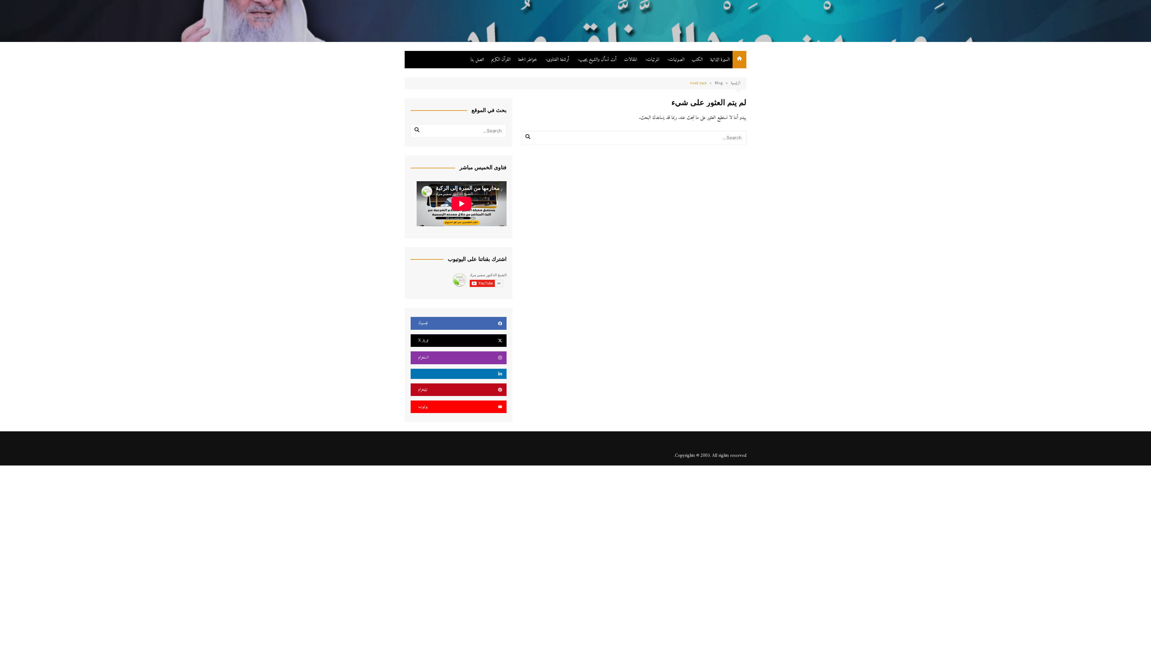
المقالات (630, 59)
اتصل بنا (477, 59)
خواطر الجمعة (527, 59)
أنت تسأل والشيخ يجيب (598, 59)
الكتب (697, 59)
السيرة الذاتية (720, 59)
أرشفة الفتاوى (558, 59)
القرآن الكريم (500, 59)
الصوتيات (676, 59)
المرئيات (653, 59)
